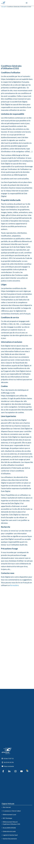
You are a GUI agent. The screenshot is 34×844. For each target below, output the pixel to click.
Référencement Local (9, 814)
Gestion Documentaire (10, 839)
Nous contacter (9, 766)
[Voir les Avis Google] (27, 770)
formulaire (14, 585)
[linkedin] (9, 771)
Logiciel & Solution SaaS (10, 835)
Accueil (3, 6)
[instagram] (15, 771)
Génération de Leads (9, 831)
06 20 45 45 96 (9, 762)
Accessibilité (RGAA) (9, 828)
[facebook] (3, 771)
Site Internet (7, 807)
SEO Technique (7, 818)
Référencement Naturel (10, 822)
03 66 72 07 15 (9, 758)
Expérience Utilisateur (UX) (11, 824)
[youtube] (21, 771)
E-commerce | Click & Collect (12, 811)
